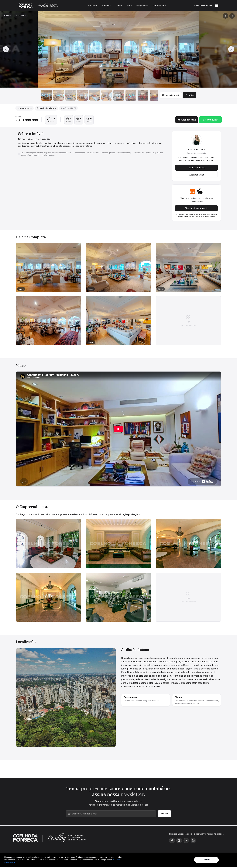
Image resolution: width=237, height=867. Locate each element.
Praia (129, 5)
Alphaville (106, 5)
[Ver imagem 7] (118, 95)
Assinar (164, 813)
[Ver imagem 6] (106, 95)
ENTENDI (206, 860)
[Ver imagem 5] (94, 95)
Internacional (159, 5)
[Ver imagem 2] (58, 95)
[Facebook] (172, 840)
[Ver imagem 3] (70, 95)
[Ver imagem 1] (46, 95)
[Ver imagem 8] (130, 95)
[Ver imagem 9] (142, 95)
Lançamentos (142, 5)
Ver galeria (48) (173, 95)
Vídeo (191, 95)
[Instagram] (179, 840)
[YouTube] (186, 840)
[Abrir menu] (216, 5)
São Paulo (92, 5)
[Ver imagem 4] (82, 95)
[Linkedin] (193, 840)
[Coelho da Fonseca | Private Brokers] (30, 838)
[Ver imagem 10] (154, 95)
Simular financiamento (196, 208)
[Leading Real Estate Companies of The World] (66, 838)
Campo (119, 5)
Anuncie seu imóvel (203, 5)
